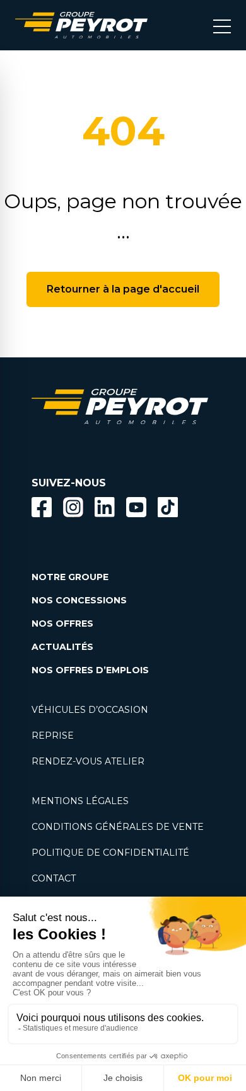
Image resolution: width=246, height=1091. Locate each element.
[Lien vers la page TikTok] (168, 509)
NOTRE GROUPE (70, 577)
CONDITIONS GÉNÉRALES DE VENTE (118, 826)
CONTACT (54, 878)
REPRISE (53, 735)
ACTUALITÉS (62, 646)
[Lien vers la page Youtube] (136, 509)
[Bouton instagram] (73, 507)
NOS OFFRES (62, 623)
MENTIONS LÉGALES (80, 801)
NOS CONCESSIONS (79, 600)
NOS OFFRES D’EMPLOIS (90, 670)
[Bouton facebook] (42, 507)
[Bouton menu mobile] (222, 25)
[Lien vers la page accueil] (81, 25)
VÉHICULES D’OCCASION (90, 709)
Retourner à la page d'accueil (123, 289)
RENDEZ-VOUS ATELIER (88, 761)
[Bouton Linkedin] (105, 507)
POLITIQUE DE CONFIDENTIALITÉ (110, 852)
